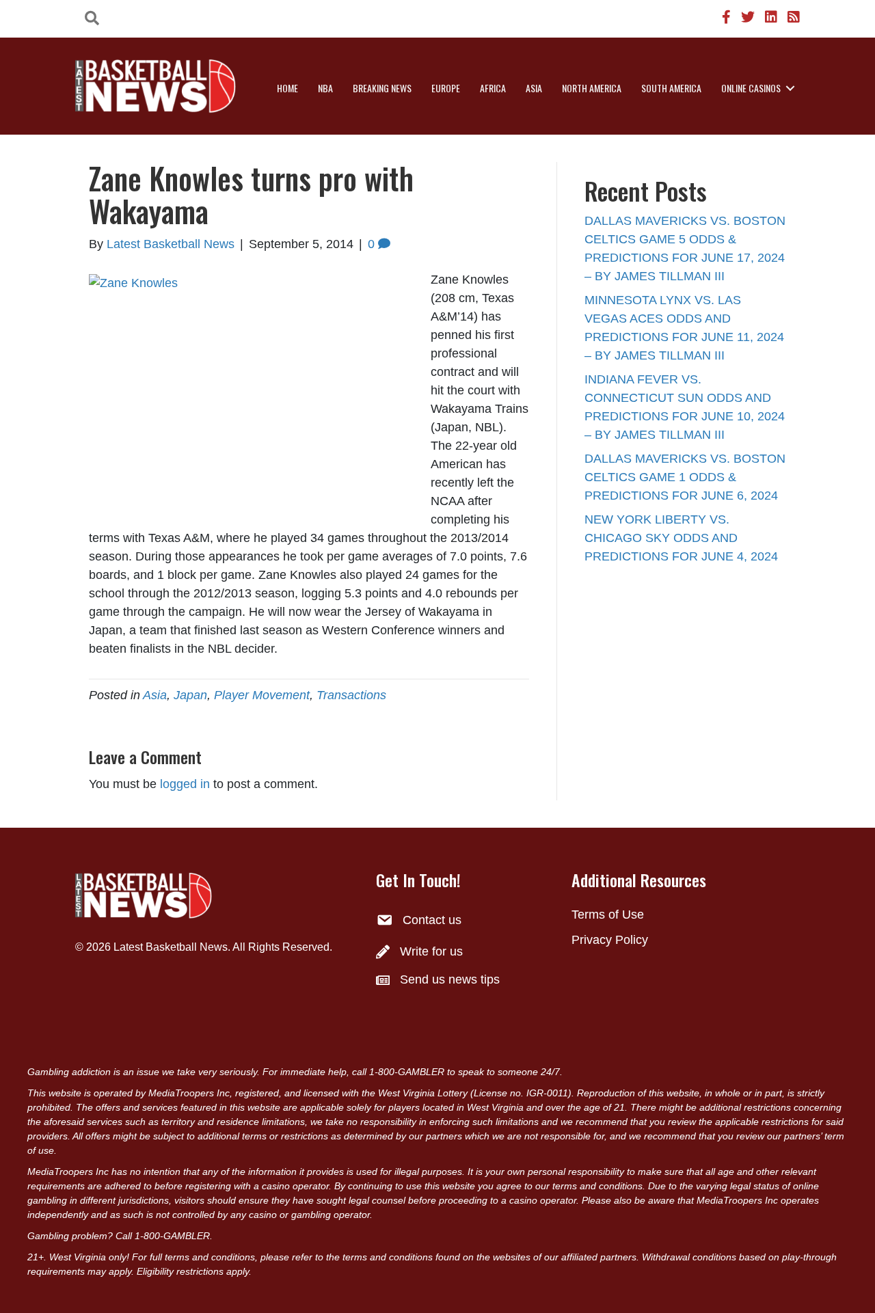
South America (671, 88)
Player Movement (262, 695)
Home (287, 88)
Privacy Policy (609, 940)
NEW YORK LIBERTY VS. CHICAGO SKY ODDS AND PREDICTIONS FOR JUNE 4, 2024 (681, 538)
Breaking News (382, 88)
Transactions (351, 695)
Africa (493, 88)
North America (591, 88)
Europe (445, 88)
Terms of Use (607, 914)
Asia (534, 88)
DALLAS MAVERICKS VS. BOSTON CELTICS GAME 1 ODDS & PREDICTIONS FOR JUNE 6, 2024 (684, 477)
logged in (185, 784)
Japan (190, 695)
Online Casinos (751, 88)
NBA (325, 88)
